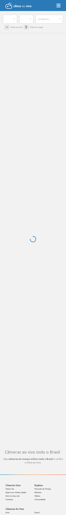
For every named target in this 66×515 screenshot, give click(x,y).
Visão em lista (16, 27)
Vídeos (37, 496)
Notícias (38, 492)
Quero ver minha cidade (16, 492)
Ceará (36, 512)
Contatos (9, 499)
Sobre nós (10, 489)
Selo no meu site (13, 496)
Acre (8, 512)
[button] (10, 19)
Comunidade (40, 499)
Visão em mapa (36, 27)
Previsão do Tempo (43, 489)
